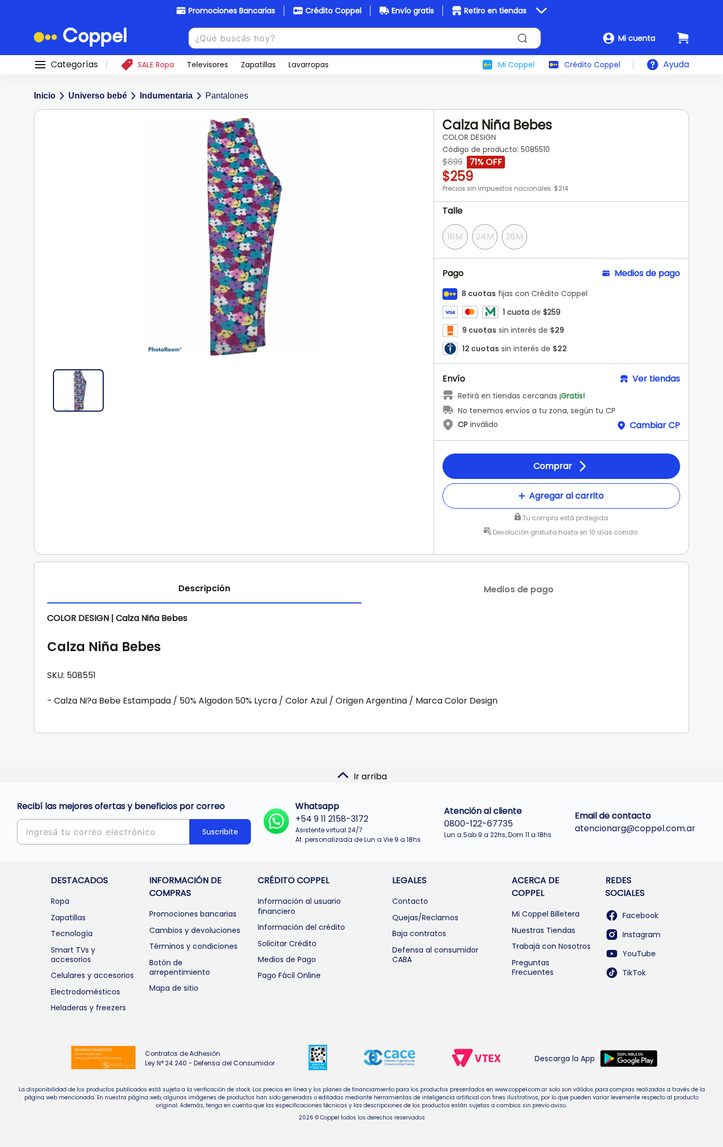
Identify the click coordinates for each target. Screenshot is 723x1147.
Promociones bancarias (193, 914)
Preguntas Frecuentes (533, 967)
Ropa (60, 901)
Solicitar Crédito (287, 943)
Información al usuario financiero (299, 906)
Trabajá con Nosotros (551, 946)
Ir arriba (370, 776)
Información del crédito (301, 927)
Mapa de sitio (173, 988)
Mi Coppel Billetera (546, 914)
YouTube (639, 953)
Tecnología (72, 933)
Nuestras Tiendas (543, 930)
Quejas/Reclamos (425, 917)
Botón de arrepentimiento (179, 967)
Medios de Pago (287, 959)
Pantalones (226, 95)
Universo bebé (97, 95)
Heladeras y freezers (88, 1007)
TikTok (634, 972)
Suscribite (220, 831)
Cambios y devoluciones (194, 930)
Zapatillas (68, 917)
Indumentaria (166, 95)
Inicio (45, 95)
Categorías (74, 64)
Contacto (410, 901)
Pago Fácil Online (289, 975)
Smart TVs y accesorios (73, 955)
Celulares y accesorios (92, 975)
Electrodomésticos (85, 991)
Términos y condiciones (193, 946)
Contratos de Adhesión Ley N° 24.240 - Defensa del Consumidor (210, 1058)
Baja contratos (419, 933)
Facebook (640, 915)
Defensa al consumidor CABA (435, 955)
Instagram (641, 934)
